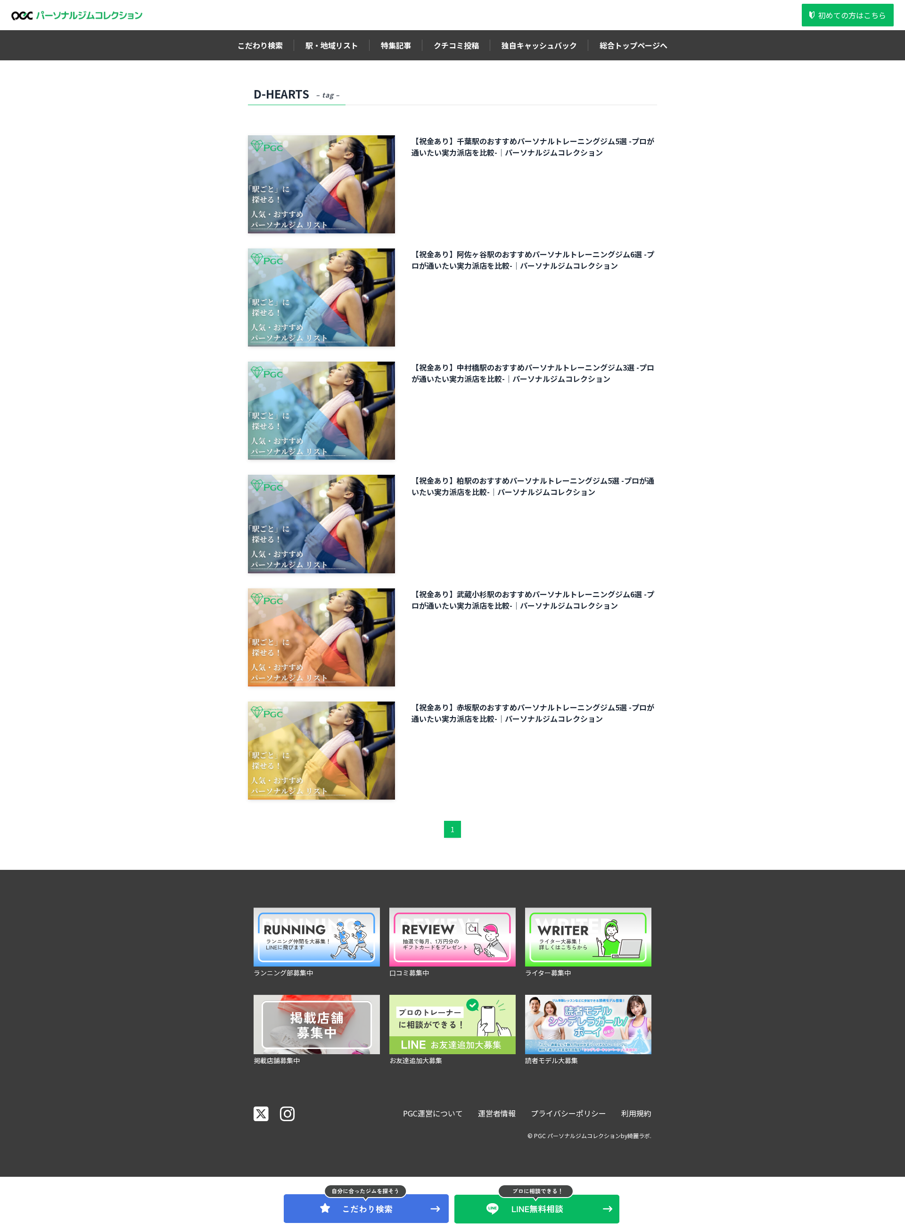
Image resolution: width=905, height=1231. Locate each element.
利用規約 (636, 1113)
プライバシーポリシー (568, 1113)
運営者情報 (497, 1113)
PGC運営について (433, 1113)
